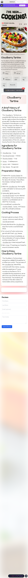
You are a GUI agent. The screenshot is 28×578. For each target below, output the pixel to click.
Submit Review (7, 326)
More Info (12, 85)
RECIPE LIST (12, 2)
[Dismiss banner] (26, 5)
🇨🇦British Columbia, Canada (8, 24)
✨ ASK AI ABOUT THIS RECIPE (14, 90)
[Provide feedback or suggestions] (26, 576)
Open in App (22, 5)
